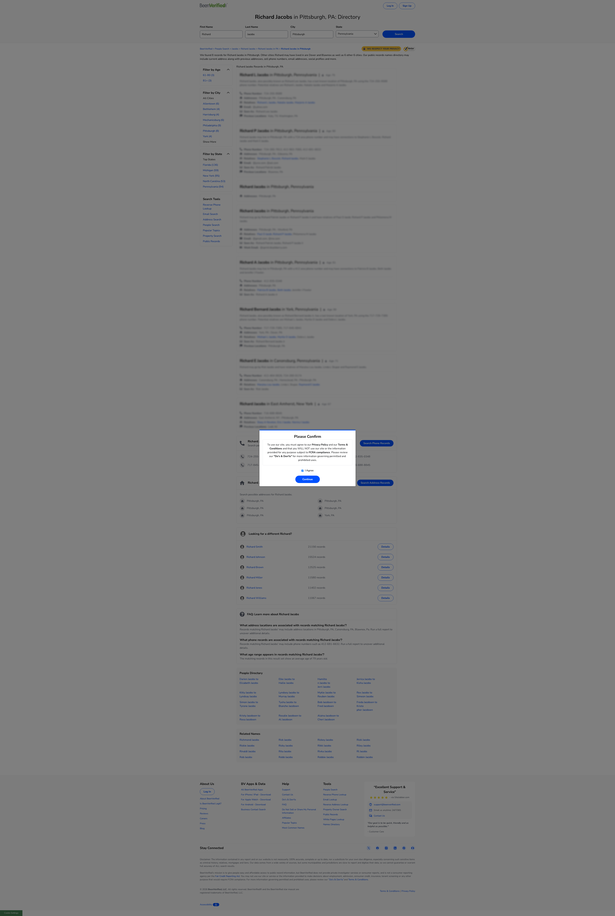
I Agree (309, 470)
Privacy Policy (320, 444)
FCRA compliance (319, 452)
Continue (307, 479)
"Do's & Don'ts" (283, 456)
